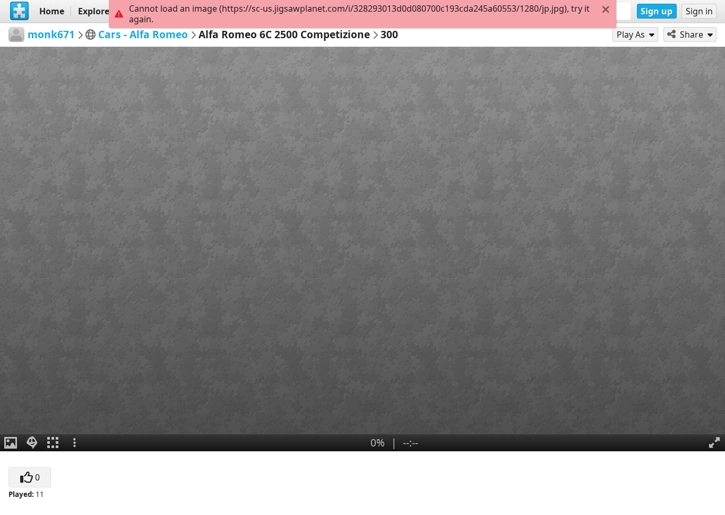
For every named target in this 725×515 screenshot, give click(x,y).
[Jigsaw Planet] (19, 11)
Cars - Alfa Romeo (143, 34)
